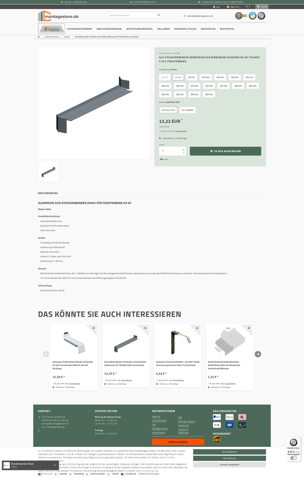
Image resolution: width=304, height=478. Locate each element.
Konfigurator (47, 25)
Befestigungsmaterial (140, 28)
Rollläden (163, 28)
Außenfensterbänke (79, 28)
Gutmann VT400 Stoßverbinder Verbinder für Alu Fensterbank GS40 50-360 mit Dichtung (73, 365)
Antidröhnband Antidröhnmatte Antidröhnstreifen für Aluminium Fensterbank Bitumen (224, 365)
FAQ (153, 424)
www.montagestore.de (53, 426)
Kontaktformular (159, 420)
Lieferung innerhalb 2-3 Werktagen (222, 2)
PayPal (115, 473)
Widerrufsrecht (158, 432)
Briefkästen (208, 28)
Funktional (131, 473)
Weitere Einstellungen (149, 473)
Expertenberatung (144, 2)
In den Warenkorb (227, 151)
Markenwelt (183, 432)
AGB (180, 417)
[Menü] (299, 439)
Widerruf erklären (178, 441)
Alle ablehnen (229, 458)
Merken (165, 159)
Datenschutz (183, 425)
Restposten (227, 28)
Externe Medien (98, 473)
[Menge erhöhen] (183, 149)
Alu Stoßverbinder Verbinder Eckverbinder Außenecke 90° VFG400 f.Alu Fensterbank (125, 363)
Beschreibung (48, 193)
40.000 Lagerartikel (76, 2)
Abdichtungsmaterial (109, 28)
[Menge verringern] (183, 153)
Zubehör (67, 37)
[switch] (293, 458)
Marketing (79, 473)
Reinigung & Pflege (185, 28)
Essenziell (47, 473)
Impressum (183, 429)
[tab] (52, 193)
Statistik (63, 473)
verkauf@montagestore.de (200, 16)
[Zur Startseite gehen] (39, 37)
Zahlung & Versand (186, 421)
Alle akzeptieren (229, 451)
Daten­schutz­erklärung (147, 470)
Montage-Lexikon (159, 428)
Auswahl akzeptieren (229, 464)
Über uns (156, 416)
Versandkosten (181, 131)
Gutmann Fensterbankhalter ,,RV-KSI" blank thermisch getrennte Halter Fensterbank (178, 363)
